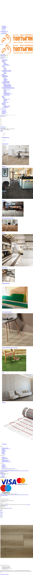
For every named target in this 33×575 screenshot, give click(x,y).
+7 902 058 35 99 (2, 56)
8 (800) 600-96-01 (2, 54)
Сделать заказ (2, 506)
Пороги (5, 91)
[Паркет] (10, 231)
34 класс (5, 69)
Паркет (3, 74)
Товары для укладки (7, 95)
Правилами (6, 505)
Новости (3, 465)
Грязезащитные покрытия (6, 82)
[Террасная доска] (4, 142)
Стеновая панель (6, 102)
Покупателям (4, 26)
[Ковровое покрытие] (8, 281)
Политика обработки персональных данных (8, 468)
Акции (3, 467)
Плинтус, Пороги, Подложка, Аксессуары (8, 87)
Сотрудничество (4, 27)
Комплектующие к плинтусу (8, 93)
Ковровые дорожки (6, 81)
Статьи (3, 459)
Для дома (5, 78)
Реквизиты (3, 466)
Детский (5, 80)
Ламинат (3, 65)
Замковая (5, 72)
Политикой (28, 504)
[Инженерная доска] (4, 135)
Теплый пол (4, 103)
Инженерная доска (5, 59)
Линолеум (3, 61)
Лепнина (3, 96)
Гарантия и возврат (5, 458)
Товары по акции (4, 107)
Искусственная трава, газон (6, 448)
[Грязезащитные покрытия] (15, 310)
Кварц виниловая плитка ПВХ (6, 70)
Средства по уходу (6, 94)
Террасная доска (4, 60)
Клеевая (5, 73)
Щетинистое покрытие (7, 84)
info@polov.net (2, 476)
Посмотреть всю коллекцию (4, 574)
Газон (3, 372)
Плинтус (5, 90)
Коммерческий (6, 64)
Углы (4, 101)
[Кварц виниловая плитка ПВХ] (13, 216)
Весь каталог (2, 58)
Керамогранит (4, 267)
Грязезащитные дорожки (7, 86)
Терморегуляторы (6, 106)
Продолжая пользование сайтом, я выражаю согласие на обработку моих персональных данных (14, 470)
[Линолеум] (15, 164)
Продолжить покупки (3, 508)
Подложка (3, 452)
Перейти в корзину (9, 508)
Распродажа (4, 113)
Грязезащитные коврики (7, 85)
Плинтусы (5, 100)
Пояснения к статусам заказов (6, 461)
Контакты (3, 28)
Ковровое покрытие (5, 76)
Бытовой (5, 63)
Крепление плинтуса (7, 89)
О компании (4, 110)
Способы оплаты (4, 457)
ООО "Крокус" (4, 471)
